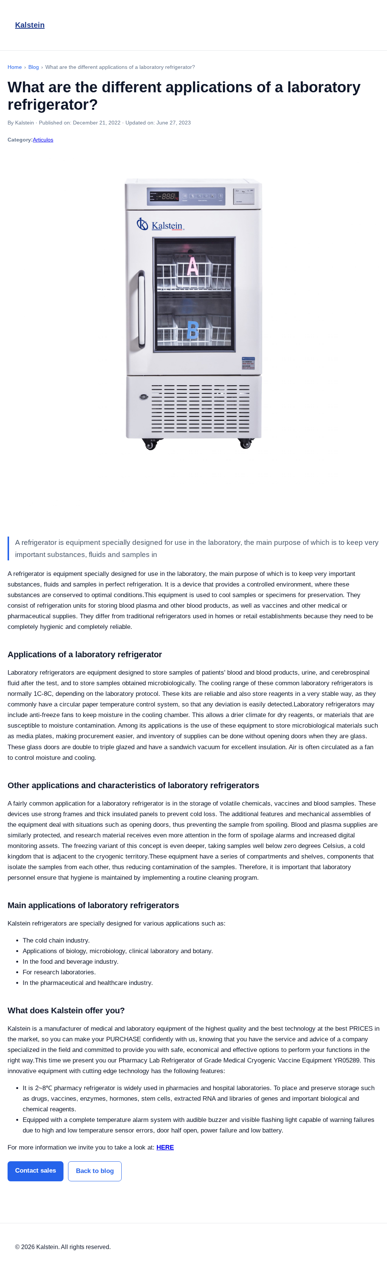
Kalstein (30, 25)
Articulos (43, 140)
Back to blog (95, 1171)
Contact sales (35, 1170)
